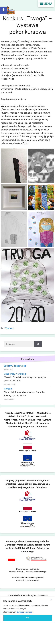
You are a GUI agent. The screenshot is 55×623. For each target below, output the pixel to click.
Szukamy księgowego (15, 365)
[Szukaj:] (19, 344)
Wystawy (9, 328)
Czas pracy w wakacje (15, 373)
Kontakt (8, 388)
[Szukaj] (38, 344)
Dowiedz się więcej (24, 612)
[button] (3, 10)
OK (27, 618)
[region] (27, 610)
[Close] (52, 599)
